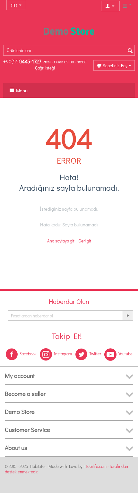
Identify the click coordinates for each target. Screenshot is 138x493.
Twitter (95, 353)
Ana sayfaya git (60, 240)
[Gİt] (128, 315)
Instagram (63, 353)
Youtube (125, 353)
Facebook (28, 353)
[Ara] (130, 51)
